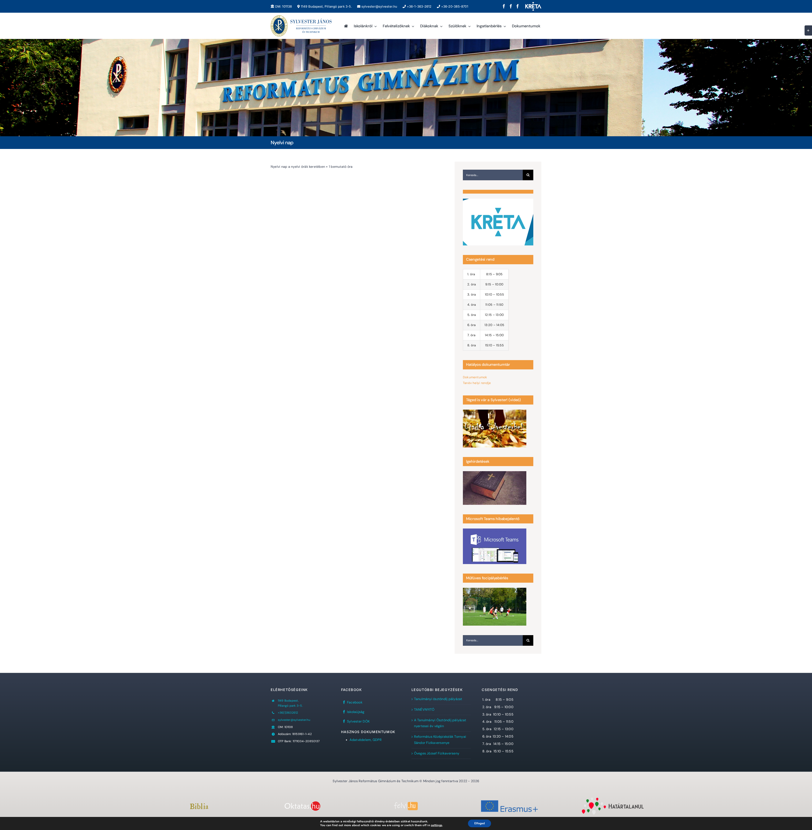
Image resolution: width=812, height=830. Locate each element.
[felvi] (406, 803)
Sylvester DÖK (358, 721)
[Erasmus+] (509, 798)
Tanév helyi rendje (477, 383)
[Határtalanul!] (613, 798)
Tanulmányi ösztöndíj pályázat (438, 699)
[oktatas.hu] (302, 803)
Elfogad (479, 823)
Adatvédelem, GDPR (366, 740)
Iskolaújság (356, 712)
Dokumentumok (475, 377)
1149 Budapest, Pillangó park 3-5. (326, 6)
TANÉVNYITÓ (424, 709)
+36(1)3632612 (288, 712)
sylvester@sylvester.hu (379, 6)
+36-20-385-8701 (454, 6)
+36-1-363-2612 (418, 6)
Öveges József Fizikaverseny (436, 753)
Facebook (354, 702)
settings (436, 825)
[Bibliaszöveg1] (199, 804)
